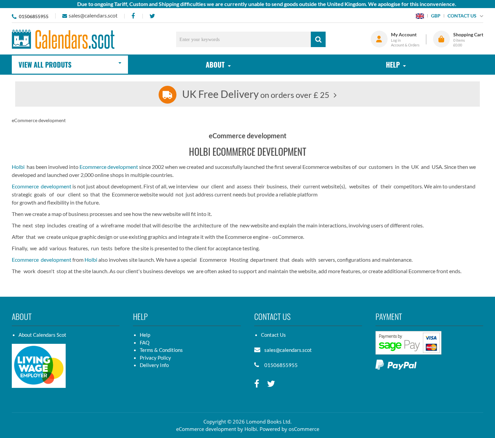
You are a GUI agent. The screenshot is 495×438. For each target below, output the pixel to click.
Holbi (18, 166)
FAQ (145, 342)
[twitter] (152, 16)
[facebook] (132, 16)
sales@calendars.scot (93, 15)
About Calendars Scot (42, 335)
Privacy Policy (155, 358)
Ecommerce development (108, 166)
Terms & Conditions (161, 350)
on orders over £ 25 (255, 95)
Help (145, 335)
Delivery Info (154, 365)
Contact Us (273, 335)
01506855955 (33, 16)
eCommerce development (206, 429)
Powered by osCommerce (289, 429)
